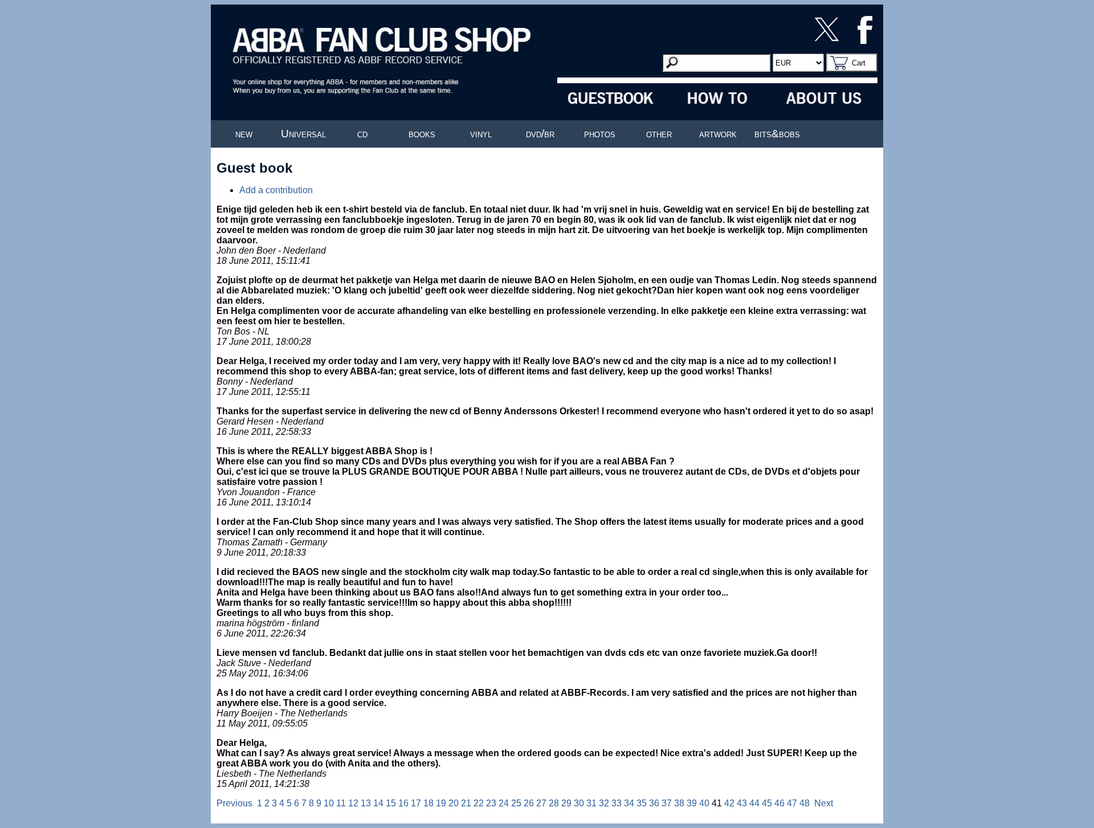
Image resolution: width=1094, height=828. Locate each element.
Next (823, 803)
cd (362, 134)
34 (629, 803)
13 (366, 803)
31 (591, 803)
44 (754, 803)
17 (416, 803)
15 (391, 803)
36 (654, 803)
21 (466, 803)
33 (616, 803)
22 (478, 803)
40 (704, 803)
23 (491, 803)
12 (353, 803)
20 (453, 803)
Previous (234, 803)
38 (679, 803)
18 (428, 803)
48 (804, 803)
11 (341, 803)
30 (579, 803)
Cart (859, 63)
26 (529, 803)
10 (329, 803)
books (422, 134)
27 (541, 803)
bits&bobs (777, 134)
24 (504, 803)
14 (378, 803)
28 (554, 803)
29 (566, 803)
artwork (718, 134)
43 (742, 803)
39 (692, 803)
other (659, 134)
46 (779, 803)
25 (516, 803)
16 (403, 803)
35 (641, 803)
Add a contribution (276, 190)
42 (729, 803)
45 (767, 803)
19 (441, 803)
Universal (303, 134)
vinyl (481, 134)
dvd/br (540, 134)
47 (792, 803)
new (243, 134)
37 (667, 803)
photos (599, 134)
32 (604, 803)
